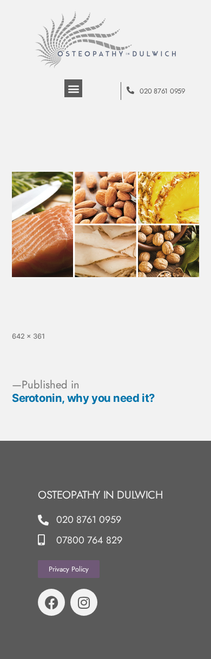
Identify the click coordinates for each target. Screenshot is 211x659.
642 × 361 (28, 336)
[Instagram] (83, 602)
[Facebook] (51, 602)
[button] (73, 88)
